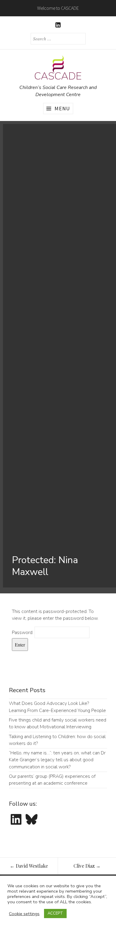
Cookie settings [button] (24, 913)
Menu (62, 108)
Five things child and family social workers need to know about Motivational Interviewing (57, 723)
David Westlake (29, 866)
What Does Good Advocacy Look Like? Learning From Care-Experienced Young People (57, 706)
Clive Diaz (87, 866)
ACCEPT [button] (55, 913)
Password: (23, 632)
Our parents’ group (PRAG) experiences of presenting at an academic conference (52, 779)
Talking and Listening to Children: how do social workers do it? (57, 740)
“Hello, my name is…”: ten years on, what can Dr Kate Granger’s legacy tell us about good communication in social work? (57, 760)
